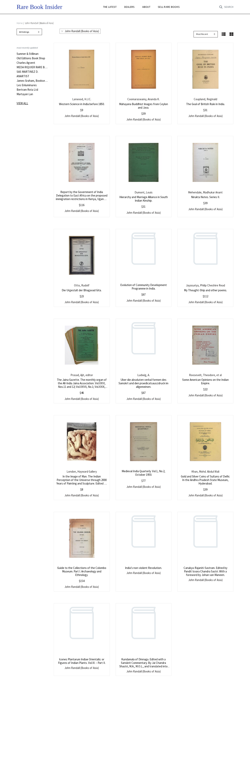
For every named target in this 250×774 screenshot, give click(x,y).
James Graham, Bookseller (32, 80)
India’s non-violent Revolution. (143, 568)
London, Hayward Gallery (82, 471)
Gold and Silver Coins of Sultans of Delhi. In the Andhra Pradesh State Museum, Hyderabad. (205, 480)
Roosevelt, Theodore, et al (205, 375)
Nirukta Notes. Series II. (205, 197)
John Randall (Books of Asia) (82, 31)
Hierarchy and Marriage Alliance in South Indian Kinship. (143, 198)
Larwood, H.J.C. (81, 99)
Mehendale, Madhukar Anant (205, 192)
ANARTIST (23, 76)
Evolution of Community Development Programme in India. (143, 286)
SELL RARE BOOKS (169, 7)
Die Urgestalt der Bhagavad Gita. (82, 290)
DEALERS (129, 7)
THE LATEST (110, 7)
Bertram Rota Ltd (27, 89)
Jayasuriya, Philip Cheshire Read (205, 285)
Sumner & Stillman (27, 54)
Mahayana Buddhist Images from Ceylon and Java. (143, 105)
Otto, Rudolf (81, 285)
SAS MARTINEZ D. (27, 72)
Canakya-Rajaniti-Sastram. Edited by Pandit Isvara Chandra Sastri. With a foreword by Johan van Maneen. (205, 571)
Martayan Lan (25, 94)
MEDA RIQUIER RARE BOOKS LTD (32, 67)
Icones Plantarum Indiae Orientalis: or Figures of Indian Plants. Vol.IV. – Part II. (81, 661)
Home (20, 23)
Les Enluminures (27, 85)
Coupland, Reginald (205, 99)
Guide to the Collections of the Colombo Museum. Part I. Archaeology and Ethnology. (81, 571)
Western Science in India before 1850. (81, 104)
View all (22, 103)
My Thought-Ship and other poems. (205, 290)
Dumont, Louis (144, 192)
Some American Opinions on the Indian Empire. (205, 381)
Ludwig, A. (143, 375)
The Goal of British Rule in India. (205, 104)
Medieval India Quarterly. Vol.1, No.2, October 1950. (143, 472)
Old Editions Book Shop (31, 58)
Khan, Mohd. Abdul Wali (205, 471)
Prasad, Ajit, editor (82, 375)
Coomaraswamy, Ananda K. (143, 99)
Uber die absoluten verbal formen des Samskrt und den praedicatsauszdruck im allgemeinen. (143, 383)
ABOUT (146, 7)
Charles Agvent (26, 63)
